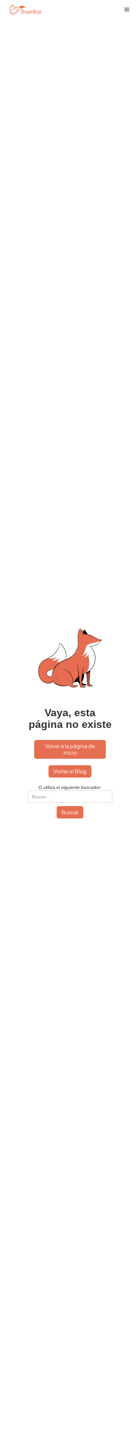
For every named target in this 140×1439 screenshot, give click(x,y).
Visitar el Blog (70, 771)
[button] (127, 9)
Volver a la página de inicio (70, 749)
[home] (30, 9)
